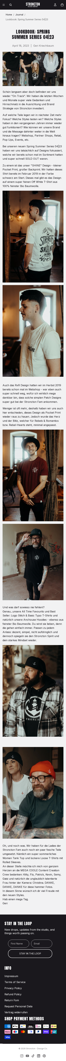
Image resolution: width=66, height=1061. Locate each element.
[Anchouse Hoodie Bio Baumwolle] (33, 691)
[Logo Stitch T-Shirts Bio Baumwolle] (33, 793)
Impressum (11, 976)
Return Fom (11, 1000)
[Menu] (3, 5)
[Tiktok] (33, 1056)
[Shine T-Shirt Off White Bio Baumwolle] (33, 236)
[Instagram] (22, 1056)
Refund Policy (12, 994)
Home (9, 14)
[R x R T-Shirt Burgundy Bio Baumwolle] (33, 475)
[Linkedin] (39, 1056)
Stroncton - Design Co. (37, 1048)
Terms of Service (14, 982)
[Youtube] (27, 1056)
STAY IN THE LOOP (30, 953)
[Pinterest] (44, 1056)
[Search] (10, 4)
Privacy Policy (13, 988)
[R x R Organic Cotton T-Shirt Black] (33, 562)
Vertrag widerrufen (16, 1012)
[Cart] (62, 4)
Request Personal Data (18, 1006)
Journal (19, 14)
